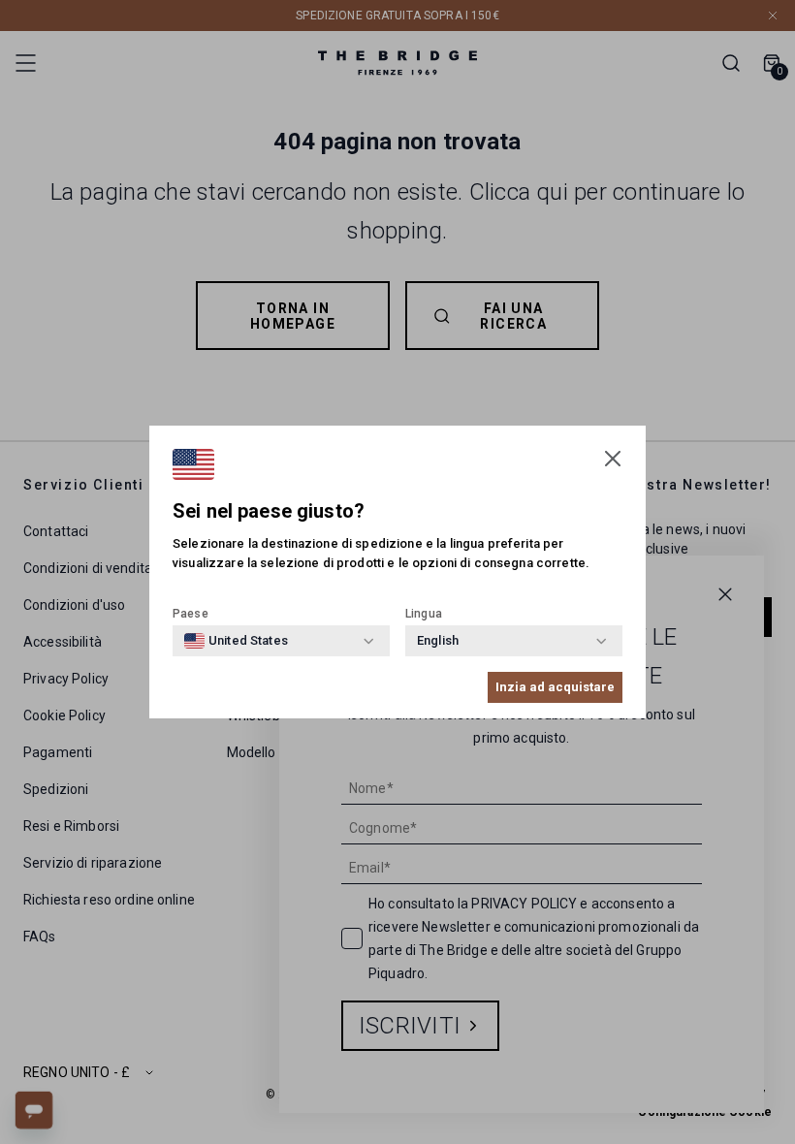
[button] (612, 458)
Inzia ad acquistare (555, 687)
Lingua (423, 613)
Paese (190, 613)
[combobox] (236, 641)
